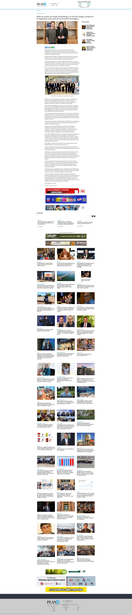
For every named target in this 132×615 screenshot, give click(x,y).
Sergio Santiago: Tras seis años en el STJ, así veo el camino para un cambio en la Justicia (45, 539)
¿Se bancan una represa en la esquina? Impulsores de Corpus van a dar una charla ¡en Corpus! (46, 404)
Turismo (78, 610)
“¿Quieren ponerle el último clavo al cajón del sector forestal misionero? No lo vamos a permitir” (85, 287)
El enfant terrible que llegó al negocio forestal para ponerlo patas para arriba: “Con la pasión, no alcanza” (46, 309)
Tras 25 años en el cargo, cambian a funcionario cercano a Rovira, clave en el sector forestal (85, 309)
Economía (53, 607)
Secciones (39, 10)
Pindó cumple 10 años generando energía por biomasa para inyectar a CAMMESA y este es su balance (86, 450)
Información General (66, 607)
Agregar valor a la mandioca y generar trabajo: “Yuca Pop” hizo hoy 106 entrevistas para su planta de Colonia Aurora (85, 473)
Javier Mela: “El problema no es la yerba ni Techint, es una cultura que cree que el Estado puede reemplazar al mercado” (46, 222)
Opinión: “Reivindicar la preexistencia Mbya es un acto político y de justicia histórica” (84, 223)
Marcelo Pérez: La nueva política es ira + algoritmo (65, 449)
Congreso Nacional (66, 606)
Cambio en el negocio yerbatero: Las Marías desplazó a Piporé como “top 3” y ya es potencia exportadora (46, 448)
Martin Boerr (54, 3)
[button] (94, 216)
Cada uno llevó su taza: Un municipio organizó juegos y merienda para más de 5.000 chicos (85, 560)
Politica (66, 609)
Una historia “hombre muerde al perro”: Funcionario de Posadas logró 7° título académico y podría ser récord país (85, 538)
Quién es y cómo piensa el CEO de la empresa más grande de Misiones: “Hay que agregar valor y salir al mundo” (85, 332)
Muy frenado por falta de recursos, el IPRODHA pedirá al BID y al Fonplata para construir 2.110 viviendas (85, 265)
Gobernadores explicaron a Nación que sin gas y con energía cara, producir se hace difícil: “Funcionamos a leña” (65, 539)
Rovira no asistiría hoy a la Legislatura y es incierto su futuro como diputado (85, 518)
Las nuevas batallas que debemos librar (66, 223)
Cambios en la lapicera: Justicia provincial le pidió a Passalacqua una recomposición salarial (45, 426)
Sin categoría (53, 610)
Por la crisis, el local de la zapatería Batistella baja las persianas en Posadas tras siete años (65, 355)
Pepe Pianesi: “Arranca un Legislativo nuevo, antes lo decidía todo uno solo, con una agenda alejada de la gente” (65, 516)
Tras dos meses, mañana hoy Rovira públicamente (84, 355)
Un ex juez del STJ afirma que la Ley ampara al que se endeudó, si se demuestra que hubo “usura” (66, 264)
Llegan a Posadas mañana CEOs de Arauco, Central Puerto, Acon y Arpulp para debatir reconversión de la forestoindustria (86, 380)
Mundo (54, 608)
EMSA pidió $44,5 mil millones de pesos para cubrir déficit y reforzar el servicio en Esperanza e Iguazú (45, 287)
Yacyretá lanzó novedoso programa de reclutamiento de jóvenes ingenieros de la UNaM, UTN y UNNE (65, 286)
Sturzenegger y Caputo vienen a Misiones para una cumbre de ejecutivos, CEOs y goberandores (85, 402)
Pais (77, 608)
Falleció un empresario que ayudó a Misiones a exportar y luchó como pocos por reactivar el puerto (46, 380)
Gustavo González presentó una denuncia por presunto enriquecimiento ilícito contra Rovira (65, 379)
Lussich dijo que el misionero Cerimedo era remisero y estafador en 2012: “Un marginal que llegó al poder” (65, 332)
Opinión (66, 608)
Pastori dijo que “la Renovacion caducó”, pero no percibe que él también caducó (44, 264)
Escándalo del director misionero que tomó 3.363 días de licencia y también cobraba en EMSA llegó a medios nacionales (45, 495)
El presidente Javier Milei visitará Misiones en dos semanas (45, 330)
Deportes (78, 606)
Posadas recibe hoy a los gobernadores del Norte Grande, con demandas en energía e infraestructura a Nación (46, 562)
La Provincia (78, 607)
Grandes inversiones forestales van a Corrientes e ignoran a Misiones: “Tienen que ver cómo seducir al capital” (65, 309)
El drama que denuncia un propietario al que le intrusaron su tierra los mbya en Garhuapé (85, 424)
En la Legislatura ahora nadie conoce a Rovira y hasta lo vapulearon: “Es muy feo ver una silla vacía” (65, 495)
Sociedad (66, 610)
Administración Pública (51, 606)
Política (54, 609)
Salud (77, 609)
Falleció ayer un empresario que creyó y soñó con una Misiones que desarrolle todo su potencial (65, 402)
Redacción (41, 227)
